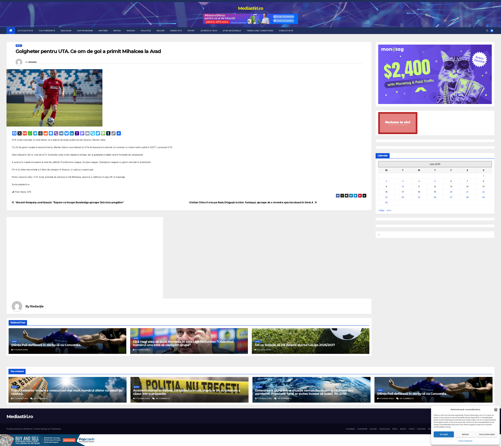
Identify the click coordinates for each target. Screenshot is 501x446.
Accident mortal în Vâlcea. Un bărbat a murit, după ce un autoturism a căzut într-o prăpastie (186, 392)
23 (386, 197)
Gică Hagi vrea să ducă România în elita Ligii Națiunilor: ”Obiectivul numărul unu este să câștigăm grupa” (183, 343)
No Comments (41, 398)
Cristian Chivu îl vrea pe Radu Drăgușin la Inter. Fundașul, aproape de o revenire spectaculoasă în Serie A (251, 202)
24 (402, 197)
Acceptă (444, 434)
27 (451, 197)
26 (435, 197)
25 (419, 197)
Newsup (44, 429)
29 (483, 197)
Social (136, 387)
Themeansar (55, 429)
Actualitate (25, 30)
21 (467, 192)
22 (483, 192)
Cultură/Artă (47, 30)
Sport (191, 30)
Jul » (388, 210)
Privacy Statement (465, 441)
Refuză (465, 434)
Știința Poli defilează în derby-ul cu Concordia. (46, 345)
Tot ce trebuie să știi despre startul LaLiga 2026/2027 (294, 345)
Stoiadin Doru (20, 350)
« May (381, 210)
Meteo (117, 30)
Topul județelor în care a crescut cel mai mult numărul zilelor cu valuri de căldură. (67, 392)
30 (386, 202)
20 (451, 192)
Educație (66, 30)
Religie (161, 30)
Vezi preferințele (487, 434)
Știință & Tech (209, 30)
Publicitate (286, 30)
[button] (495, 409)
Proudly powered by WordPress (20, 429)
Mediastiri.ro (250, 8)
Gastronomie (85, 30)
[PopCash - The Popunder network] (47, 440)
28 (467, 197)
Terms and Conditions (260, 30)
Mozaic (131, 30)
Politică (146, 30)
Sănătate (176, 30)
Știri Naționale (232, 30)
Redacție (32, 62)
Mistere (103, 30)
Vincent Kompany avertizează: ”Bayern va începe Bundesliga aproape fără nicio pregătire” (70, 202)
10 (403, 186)
